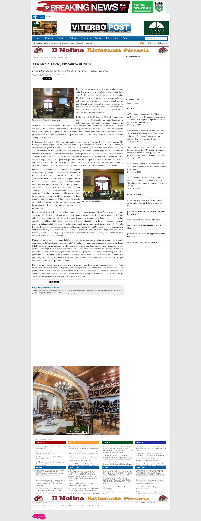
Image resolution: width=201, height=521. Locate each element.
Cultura (73, 38)
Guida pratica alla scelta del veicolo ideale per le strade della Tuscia (51, 448)
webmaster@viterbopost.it (68, 294)
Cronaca (49, 38)
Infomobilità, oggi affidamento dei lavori (146, 235)
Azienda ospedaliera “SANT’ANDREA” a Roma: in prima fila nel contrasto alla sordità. (50, 489)
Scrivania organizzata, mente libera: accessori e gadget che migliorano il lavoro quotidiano (84, 489)
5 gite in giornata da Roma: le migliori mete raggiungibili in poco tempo (83, 484)
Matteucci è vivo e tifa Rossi (147, 219)
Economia (86, 38)
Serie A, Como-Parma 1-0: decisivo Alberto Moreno (116, 493)
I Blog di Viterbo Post (42, 43)
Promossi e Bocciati (60, 43)
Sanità (98, 38)
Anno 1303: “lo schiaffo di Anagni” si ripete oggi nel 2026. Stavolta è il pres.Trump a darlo (84, 448)
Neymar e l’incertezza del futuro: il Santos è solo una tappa (116, 488)
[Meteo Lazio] (132, 103)
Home (38, 38)
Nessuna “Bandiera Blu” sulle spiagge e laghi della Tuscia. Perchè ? (150, 488)
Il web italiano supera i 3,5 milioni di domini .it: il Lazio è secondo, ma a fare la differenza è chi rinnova (146, 166)
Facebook (164, 43)
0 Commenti (58, 74)
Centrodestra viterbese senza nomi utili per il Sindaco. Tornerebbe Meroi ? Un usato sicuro (83, 453)
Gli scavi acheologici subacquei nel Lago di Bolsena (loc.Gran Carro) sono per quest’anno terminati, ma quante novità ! (150, 482)
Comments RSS (86, 506)
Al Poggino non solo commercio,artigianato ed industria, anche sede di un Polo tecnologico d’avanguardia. (151, 493)
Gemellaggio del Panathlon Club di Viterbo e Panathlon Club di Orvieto (50, 458)
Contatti (88, 43)
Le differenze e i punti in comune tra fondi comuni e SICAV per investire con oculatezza (150, 454)
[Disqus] (78, 329)
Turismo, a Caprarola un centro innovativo (147, 213)
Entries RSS (74, 506)
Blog (41, 57)
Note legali (95, 506)
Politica (61, 38)
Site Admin (62, 506)
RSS (144, 43)
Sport (125, 38)
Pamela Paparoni (41, 67)
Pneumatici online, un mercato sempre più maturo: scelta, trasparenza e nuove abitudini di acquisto (84, 478)
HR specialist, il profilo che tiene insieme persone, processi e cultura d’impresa (148, 459)
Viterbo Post (41, 506)
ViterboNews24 (77, 43)
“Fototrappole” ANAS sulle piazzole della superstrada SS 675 (145, 203)
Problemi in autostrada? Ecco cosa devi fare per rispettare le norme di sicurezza (51, 453)
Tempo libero (112, 38)
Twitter (154, 43)
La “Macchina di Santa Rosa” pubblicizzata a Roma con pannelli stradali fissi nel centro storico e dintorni (50, 463)
